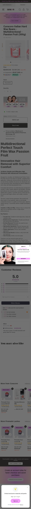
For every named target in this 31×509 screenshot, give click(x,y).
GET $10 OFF (23, 258)
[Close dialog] (30, 245)
